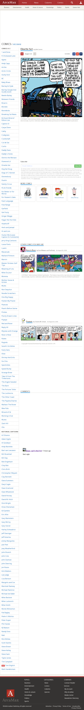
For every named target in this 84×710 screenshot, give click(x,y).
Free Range (6, 205)
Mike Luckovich (7, 601)
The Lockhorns (7, 393)
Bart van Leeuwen (9, 450)
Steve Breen (6, 646)
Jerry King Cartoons (9, 240)
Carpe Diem (6, 127)
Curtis (4, 146)
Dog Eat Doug (7, 169)
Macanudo (6, 252)
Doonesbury (6, 176)
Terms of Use (66, 706)
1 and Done (6, 52)
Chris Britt (6, 469)
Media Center (68, 695)
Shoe (3, 354)
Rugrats (5, 342)
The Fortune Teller (9, 389)
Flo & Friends (6, 188)
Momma (5, 276)
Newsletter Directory (71, 698)
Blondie (4, 107)
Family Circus (7, 184)
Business (6, 7)
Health (27, 7)
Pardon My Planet (8, 301)
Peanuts (5, 304)
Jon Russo (5, 567)
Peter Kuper (6, 620)
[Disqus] (51, 472)
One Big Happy (7, 297)
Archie (4, 67)
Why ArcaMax (69, 692)
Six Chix (5, 361)
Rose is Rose (6, 335)
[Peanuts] (23, 320)
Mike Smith (6, 605)
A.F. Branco (6, 435)
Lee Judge (5, 575)
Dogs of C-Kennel (8, 173)
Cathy (4, 131)
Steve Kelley (6, 650)
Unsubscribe (76, 706)
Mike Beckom (7, 597)
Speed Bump (6, 369)
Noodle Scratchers (9, 293)
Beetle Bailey (7, 95)
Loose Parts (6, 244)
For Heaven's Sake (9, 197)
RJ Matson (5, 628)
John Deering (7, 563)
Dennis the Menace (9, 158)
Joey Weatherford (8, 548)
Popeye (4, 320)
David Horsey (7, 496)
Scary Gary (6, 350)
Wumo (4, 420)
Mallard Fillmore (8, 256)
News (46, 683)
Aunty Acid (6, 75)
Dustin (4, 180)
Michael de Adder (8, 594)
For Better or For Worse (8, 193)
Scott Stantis (6, 643)
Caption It (5, 124)
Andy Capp (6, 63)
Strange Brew (7, 372)
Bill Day (5, 458)
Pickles (4, 312)
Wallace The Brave (9, 404)
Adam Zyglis (6, 439)
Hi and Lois (6, 231)
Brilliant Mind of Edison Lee (8, 119)
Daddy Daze (6, 150)
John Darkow (6, 560)
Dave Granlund (7, 488)
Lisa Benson (6, 579)
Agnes (4, 60)
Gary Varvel (6, 526)
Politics (59, 7)
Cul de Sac (5, 142)
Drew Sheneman (8, 507)
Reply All (5, 327)
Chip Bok (5, 465)
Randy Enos (6, 631)
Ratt (3, 635)
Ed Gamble (6, 511)
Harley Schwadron (9, 529)
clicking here (37, 178)
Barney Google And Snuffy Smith (9, 91)
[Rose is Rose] (23, 249)
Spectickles (6, 365)
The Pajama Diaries (9, 401)
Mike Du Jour (7, 272)
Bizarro (4, 103)
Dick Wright (6, 503)
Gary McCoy (6, 522)
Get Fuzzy (5, 212)
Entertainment (17, 7)
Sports (67, 7)
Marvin (4, 259)
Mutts (4, 286)
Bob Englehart (7, 462)
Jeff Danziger (7, 533)
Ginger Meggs (7, 216)
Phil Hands (6, 624)
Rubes (4, 338)
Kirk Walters (6, 571)
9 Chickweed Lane (8, 56)
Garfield (5, 208)
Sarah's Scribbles (8, 346)
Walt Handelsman (8, 669)
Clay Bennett (6, 477)
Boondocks (6, 110)
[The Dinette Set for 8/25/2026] (22, 53)
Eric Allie (5, 514)
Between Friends (8, 99)
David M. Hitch (7, 499)
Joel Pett (5, 545)
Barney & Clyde (7, 86)
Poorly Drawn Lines (9, 316)
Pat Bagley (6, 612)
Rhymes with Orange (10, 331)
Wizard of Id (6, 412)
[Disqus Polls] (51, 418)
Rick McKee (6, 639)
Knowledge (50, 7)
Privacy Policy (57, 706)
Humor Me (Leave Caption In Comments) (10, 236)
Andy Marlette (7, 446)
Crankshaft (6, 139)
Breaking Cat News (9, 114)
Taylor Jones (6, 658)
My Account (68, 689)
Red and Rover (7, 323)
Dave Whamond (8, 492)
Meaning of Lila (8, 269)
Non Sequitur (7, 289)
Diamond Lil (6, 161)
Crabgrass (5, 135)
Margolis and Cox (8, 582)
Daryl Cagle (6, 484)
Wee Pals (5, 408)
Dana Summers (7, 480)
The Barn (5, 386)
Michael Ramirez (8, 590)
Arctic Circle (6, 71)
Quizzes (47, 692)
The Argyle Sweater (9, 382)
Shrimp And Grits (8, 357)
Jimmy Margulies (8, 541)
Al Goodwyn (6, 443)
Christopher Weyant (9, 473)
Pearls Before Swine (9, 308)
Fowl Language (7, 201)
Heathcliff (5, 224)
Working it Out (7, 416)
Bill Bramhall (7, 454)
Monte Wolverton (8, 609)
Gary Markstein (8, 518)
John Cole (5, 556)
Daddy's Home (7, 154)
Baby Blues (6, 82)
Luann (4, 248)
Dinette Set (6, 165)
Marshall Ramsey (8, 586)
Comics (46, 686)
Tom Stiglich (8, 665)
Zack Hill (5, 423)
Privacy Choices (76, 708)
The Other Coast (8, 397)
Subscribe (78, 166)
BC (3, 78)
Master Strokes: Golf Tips (9, 264)
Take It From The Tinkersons (8, 377)
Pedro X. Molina (8, 616)
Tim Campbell (7, 662)
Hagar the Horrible (9, 220)
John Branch (6, 552)
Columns (47, 689)
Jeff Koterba (6, 537)
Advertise (49, 706)
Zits (3, 427)
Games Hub (76, 7)
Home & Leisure (38, 7)
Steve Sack (6, 654)
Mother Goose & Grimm (8, 281)
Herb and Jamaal (8, 227)
